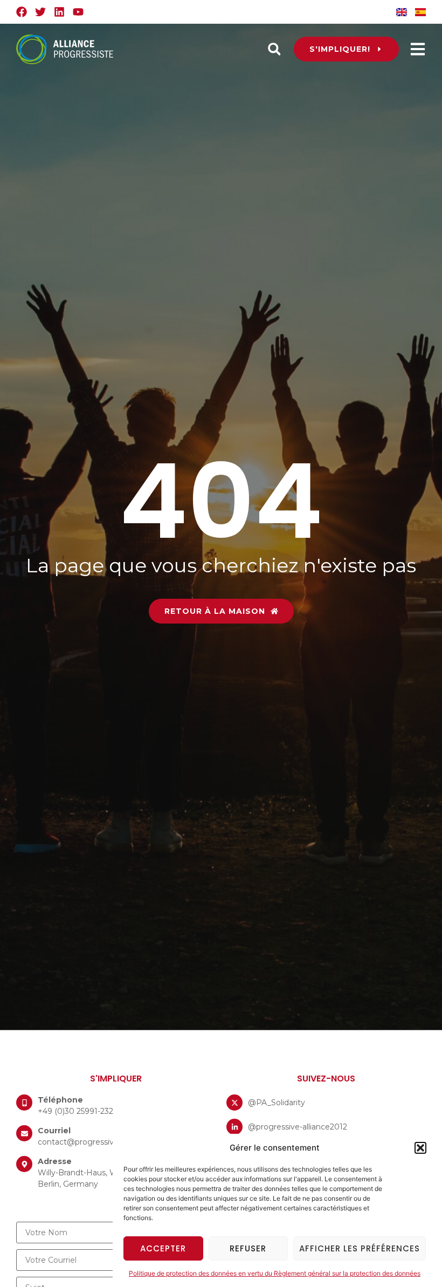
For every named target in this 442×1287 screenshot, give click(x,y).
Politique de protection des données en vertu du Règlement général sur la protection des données (274, 1273)
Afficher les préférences (359, 1248)
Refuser (248, 1248)
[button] (420, 1147)
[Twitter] (40, 11)
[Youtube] (78, 11)
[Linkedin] (59, 11)
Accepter (163, 1248)
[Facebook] (21, 11)
